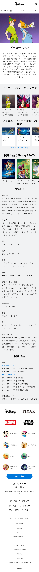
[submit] (36, 4)
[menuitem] (3, 4)
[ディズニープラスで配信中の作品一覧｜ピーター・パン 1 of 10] (8, 131)
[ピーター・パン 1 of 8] (8, 169)
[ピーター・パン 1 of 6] (8, 101)
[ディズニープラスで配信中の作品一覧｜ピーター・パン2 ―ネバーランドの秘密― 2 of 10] (23, 131)
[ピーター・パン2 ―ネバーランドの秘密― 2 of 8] (23, 169)
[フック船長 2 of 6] (23, 101)
